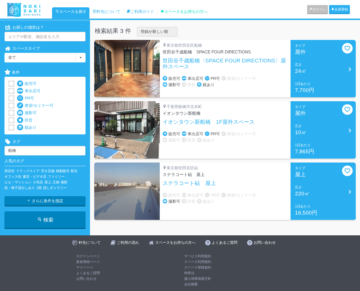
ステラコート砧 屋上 (189, 183)
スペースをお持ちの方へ (186, 11)
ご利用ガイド (142, 11)
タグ (16, 141)
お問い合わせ (86, 279)
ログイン (319, 9)
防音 (29, 120)
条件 (16, 72)
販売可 (31, 83)
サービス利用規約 (197, 256)
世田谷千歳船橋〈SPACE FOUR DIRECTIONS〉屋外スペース (224, 63)
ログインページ (88, 256)
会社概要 (191, 284)
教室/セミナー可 (39, 105)
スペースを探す (73, 11)
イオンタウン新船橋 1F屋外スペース (209, 122)
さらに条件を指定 (47, 200)
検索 (47, 220)
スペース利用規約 (197, 262)
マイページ (84, 267)
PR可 (29, 98)
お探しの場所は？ (28, 27)
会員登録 (341, 9)
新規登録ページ (88, 262)
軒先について (108, 11)
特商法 (189, 273)
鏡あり (31, 127)
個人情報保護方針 (197, 279)
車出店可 (32, 91)
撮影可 (31, 112)
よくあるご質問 (88, 273)
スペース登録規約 (197, 267)
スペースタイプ (26, 48)
